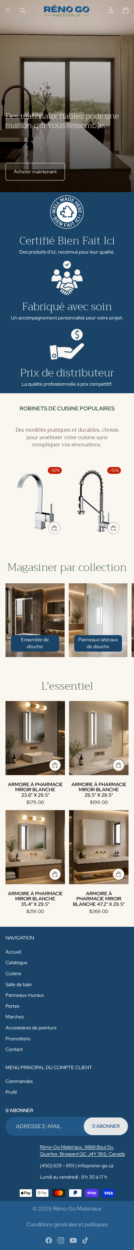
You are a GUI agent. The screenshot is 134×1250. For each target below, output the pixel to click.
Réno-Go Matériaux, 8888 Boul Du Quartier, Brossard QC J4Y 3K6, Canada (82, 1150)
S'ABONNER (106, 1126)
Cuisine (13, 973)
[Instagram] (61, 1240)
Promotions (17, 1038)
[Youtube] (73, 1240)
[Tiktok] (85, 1240)
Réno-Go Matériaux (77, 1208)
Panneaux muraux (24, 995)
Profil (11, 1092)
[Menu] (8, 10)
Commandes (19, 1081)
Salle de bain (18, 984)
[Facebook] (49, 1240)
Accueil (13, 952)
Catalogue (16, 962)
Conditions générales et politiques (67, 1224)
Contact (14, 1049)
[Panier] (125, 10)
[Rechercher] (22, 10)
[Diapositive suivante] (120, 501)
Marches (14, 1017)
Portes (12, 1006)
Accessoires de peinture (31, 1028)
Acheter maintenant (35, 171)
